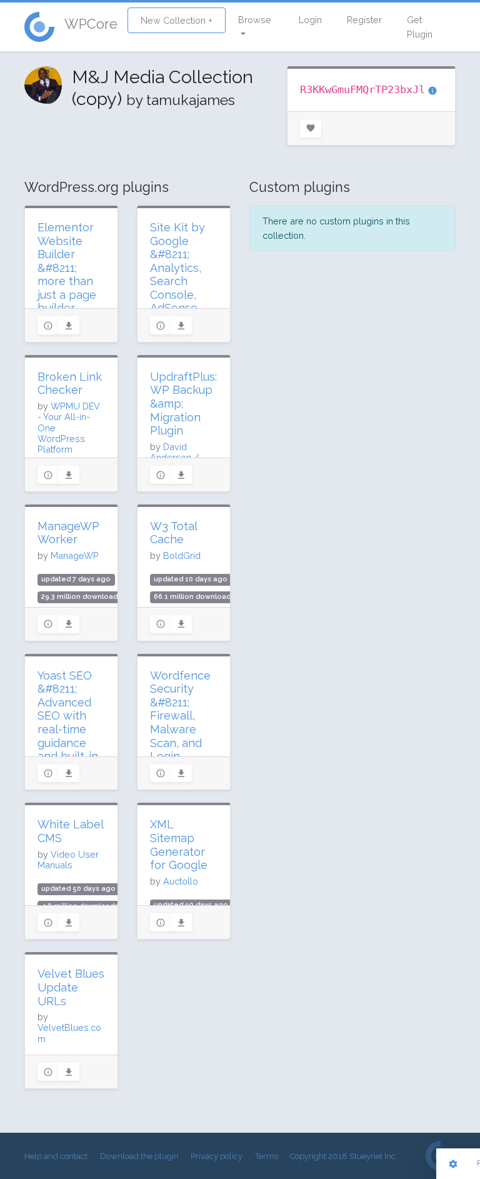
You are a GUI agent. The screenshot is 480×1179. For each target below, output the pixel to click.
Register (364, 19)
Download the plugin (139, 1156)
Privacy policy (216, 1156)
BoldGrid (182, 555)
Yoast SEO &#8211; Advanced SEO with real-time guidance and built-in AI (68, 722)
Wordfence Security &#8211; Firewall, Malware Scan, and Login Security (180, 722)
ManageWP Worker (68, 532)
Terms (266, 1156)
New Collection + (176, 20)
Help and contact (56, 1156)
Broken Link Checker (70, 383)
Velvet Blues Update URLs (71, 987)
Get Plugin (419, 26)
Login (310, 19)
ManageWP (75, 555)
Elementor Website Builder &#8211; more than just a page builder (67, 268)
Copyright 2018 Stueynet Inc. (344, 1156)
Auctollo (180, 881)
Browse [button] (254, 19)
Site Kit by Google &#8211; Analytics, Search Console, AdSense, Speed (177, 274)
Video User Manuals (68, 859)
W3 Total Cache (173, 532)
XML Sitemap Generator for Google (179, 844)
